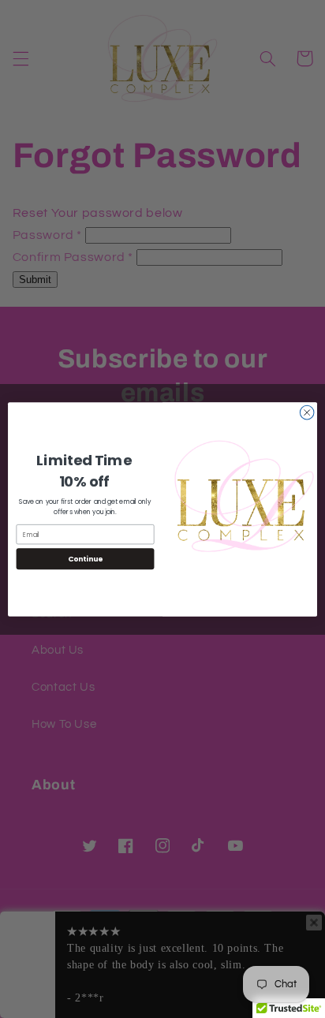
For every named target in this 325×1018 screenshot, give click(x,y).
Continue (85, 559)
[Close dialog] (307, 412)
